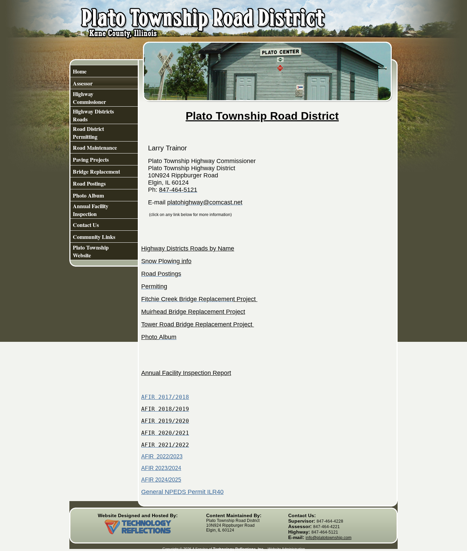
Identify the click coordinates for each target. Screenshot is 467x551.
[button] (104, 171)
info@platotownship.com (328, 537)
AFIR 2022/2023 (162, 456)
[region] (104, 162)
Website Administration (286, 549)
